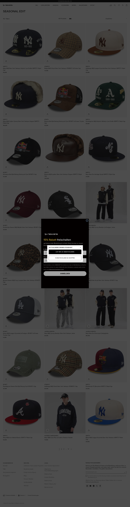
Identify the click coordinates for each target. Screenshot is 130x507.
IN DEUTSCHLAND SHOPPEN (65, 258)
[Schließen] (81, 247)
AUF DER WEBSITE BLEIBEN (65, 252)
